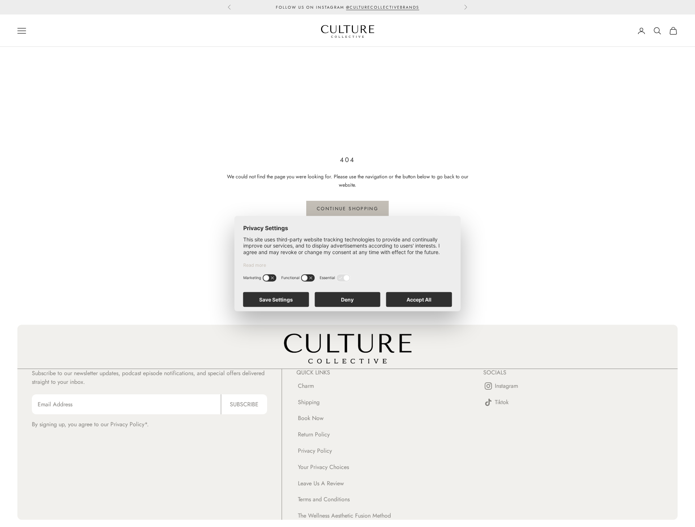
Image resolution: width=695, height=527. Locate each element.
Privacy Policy (315, 451)
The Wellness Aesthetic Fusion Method (344, 515)
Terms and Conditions (324, 499)
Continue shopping (347, 208)
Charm (306, 386)
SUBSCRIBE (244, 404)
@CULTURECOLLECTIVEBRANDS (382, 7)
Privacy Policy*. (129, 424)
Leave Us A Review (321, 483)
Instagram (506, 386)
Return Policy (314, 434)
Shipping (309, 402)
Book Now (311, 418)
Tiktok (502, 402)
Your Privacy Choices (323, 467)
